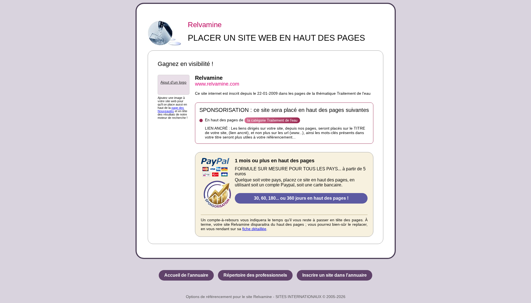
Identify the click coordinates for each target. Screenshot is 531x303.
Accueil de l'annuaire (186, 275)
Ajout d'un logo (173, 82)
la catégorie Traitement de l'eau (272, 120)
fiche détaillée (254, 229)
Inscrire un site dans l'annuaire (334, 275)
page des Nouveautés (171, 109)
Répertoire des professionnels (255, 275)
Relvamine (205, 24)
